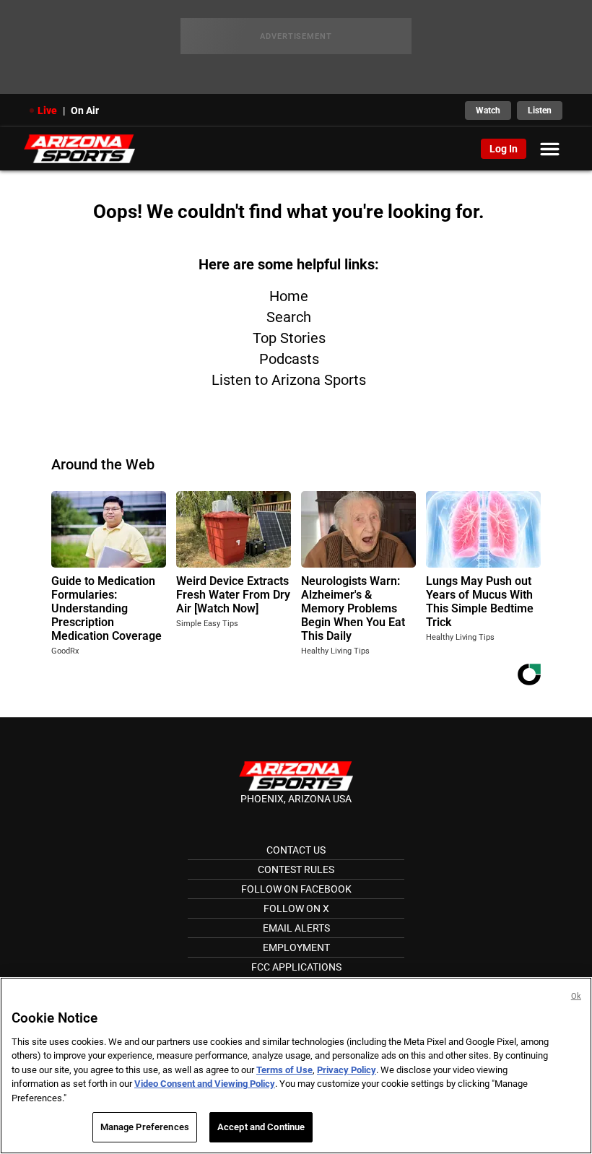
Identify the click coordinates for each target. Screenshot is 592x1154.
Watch (488, 110)
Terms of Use (284, 1069)
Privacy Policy (346, 1069)
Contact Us (296, 850)
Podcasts (289, 359)
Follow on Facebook (296, 889)
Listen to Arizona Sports (289, 380)
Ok (576, 996)
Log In (503, 149)
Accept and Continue (261, 1127)
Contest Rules (296, 869)
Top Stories (289, 338)
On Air (85, 110)
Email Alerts (296, 928)
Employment (296, 947)
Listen (540, 110)
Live (47, 110)
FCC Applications (296, 967)
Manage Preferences (144, 1127)
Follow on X (296, 908)
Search (288, 317)
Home (288, 296)
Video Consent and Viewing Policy (204, 1083)
